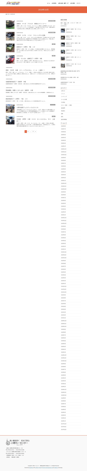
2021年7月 (63, 300)
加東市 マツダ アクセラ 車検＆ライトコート (32, 23)
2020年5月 (63, 340)
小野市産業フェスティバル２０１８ (27, 107)
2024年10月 (63, 189)
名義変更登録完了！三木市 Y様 (68, 82)
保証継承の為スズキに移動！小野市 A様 (69, 77)
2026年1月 (63, 146)
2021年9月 (63, 294)
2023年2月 (63, 246)
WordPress (31, 467)
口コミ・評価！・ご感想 (66, 105)
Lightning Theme (38, 467)
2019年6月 (63, 372)
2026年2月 (63, 143)
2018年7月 (63, 403)
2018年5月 (63, 409)
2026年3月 (63, 140)
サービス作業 (64, 99)
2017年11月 (63, 426)
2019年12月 (63, 355)
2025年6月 (63, 166)
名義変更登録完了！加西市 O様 (16, 81)
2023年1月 (63, 249)
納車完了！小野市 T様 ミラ (26, 47)
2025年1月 (63, 180)
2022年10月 (63, 257)
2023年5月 (63, 237)
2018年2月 (63, 418)
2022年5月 (63, 272)
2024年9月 (63, 191)
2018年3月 (63, 415)
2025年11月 (63, 151)
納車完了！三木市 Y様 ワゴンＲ (73, 64)
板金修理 (63, 108)
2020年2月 (63, 349)
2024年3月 (63, 209)
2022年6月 (63, 269)
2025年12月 (63, 149)
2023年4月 (63, 240)
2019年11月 (63, 357)
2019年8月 (63, 366)
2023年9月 (63, 226)
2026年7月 (63, 128)
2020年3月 (63, 346)
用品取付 (63, 110)
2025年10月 (63, 154)
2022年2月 (63, 280)
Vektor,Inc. (56, 467)
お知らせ (63, 90)
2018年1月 (63, 420)
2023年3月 (63, 243)
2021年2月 (63, 315)
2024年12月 (63, 183)
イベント (53, 104)
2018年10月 (63, 395)
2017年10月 (63, 429)
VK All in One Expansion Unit (47, 467)
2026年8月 (63, 126)
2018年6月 (63, 406)
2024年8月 (63, 194)
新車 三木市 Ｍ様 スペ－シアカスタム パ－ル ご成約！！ (25, 70)
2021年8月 (63, 297)
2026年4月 (63, 137)
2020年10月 (63, 326)
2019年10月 (63, 360)
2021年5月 (63, 306)
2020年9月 (63, 329)
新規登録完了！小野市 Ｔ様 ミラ (17, 99)
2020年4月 (63, 343)
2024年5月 (63, 203)
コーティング (64, 96)
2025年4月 (63, 171)
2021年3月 (63, 312)
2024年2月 (63, 212)
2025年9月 (63, 157)
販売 (54, 67)
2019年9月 (63, 363)
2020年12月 (63, 320)
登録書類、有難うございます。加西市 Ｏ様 (19, 90)
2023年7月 (63, 232)
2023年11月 (63, 220)
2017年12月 (63, 423)
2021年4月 (63, 309)
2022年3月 (63, 277)
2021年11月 (63, 289)
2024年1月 (63, 214)
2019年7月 (63, 369)
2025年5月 (63, 169)
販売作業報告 (52, 20)
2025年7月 (63, 163)
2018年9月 (63, 398)
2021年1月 (63, 317)
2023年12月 (63, 217)
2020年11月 (63, 323)
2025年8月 (63, 160)
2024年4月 (63, 206)
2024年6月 (63, 200)
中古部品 (63, 102)
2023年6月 (63, 234)
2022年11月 (63, 254)
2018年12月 (63, 389)
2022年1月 (63, 283)
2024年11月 (63, 186)
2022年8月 (63, 263)
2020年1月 (63, 352)
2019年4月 (63, 378)
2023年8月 (63, 229)
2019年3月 (63, 380)
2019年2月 (63, 383)
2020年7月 (63, 335)
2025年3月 (63, 174)
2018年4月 (63, 412)
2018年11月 (63, 392)
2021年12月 (63, 286)
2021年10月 (63, 292)
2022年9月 (63, 260)
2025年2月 (63, 177)
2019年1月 (63, 386)
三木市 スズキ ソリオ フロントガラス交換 (31, 35)
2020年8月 (63, 332)
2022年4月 (63, 274)
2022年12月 (63, 252)
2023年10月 (63, 223)
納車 (54, 44)
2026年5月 (63, 134)
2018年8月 (63, 400)
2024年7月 (63, 197)
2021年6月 (63, 303)
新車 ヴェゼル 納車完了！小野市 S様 (29, 58)
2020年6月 (63, 337)
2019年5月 (63, 375)
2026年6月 (63, 131)
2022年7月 (63, 266)
